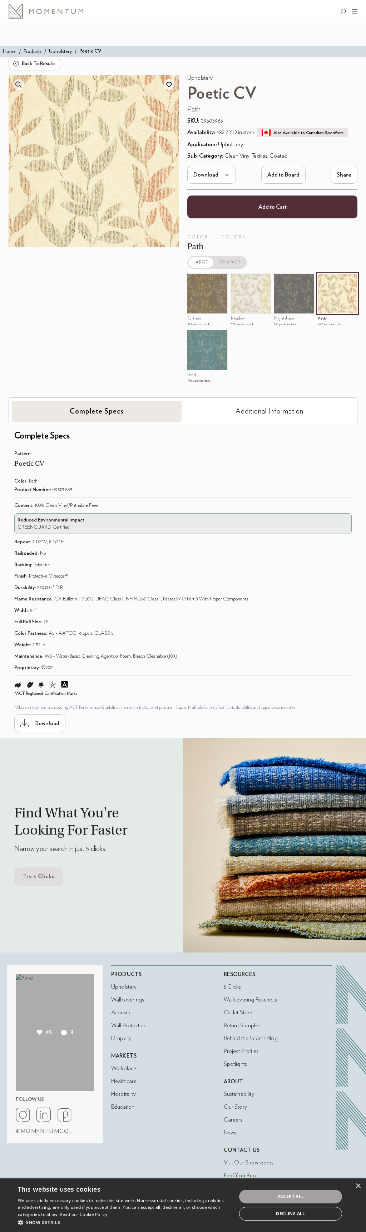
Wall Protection (129, 1025)
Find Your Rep (240, 1175)
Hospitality (123, 1094)
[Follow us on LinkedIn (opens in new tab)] (43, 1115)
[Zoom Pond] (194, 337)
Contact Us (242, 1150)
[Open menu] (353, 11)
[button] (124, 1222)
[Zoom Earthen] (194, 281)
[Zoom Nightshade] (281, 281)
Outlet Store (238, 1012)
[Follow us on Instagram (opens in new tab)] (23, 1115)
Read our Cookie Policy (83, 1214)
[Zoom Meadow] (238, 281)
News (230, 1132)
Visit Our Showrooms (249, 1163)
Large (200, 262)
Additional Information (269, 411)
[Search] (344, 11)
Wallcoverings (127, 1000)
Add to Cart (272, 207)
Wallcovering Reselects (250, 1000)
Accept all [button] (290, 1196)
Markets (124, 1056)
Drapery (121, 1038)
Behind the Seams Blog (251, 1038)
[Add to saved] (169, 84)
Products (32, 51)
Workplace (123, 1068)
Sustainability (239, 1094)
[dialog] (183, 1205)
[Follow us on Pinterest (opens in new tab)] (64, 1115)
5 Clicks (232, 987)
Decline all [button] (290, 1214)
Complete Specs (97, 411)
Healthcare (124, 1081)
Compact (230, 262)
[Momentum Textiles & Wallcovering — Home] (51, 11)
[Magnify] (18, 84)
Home (9, 51)
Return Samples (242, 1025)
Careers (233, 1120)
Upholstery (60, 51)
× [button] (358, 1186)
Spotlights (235, 1064)
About (233, 1081)
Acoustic (121, 1012)
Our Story (235, 1107)
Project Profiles (241, 1051)
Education (122, 1107)
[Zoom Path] (325, 281)
